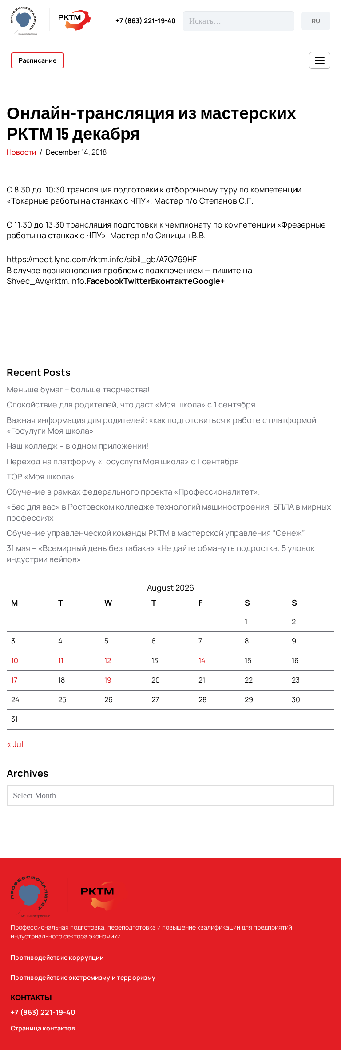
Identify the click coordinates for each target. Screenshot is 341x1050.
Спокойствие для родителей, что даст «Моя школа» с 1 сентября (131, 404)
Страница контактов (43, 1028)
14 (202, 660)
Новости (21, 152)
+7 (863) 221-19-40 (145, 20)
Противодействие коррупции (57, 958)
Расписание (37, 60)
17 (14, 680)
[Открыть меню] (319, 60)
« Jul (15, 744)
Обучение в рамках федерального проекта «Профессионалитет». (133, 491)
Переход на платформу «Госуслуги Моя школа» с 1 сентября (123, 461)
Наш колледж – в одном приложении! (78, 445)
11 (60, 660)
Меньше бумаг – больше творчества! (78, 389)
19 (107, 680)
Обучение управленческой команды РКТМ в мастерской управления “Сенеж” (156, 532)
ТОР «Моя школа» (41, 476)
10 (14, 660)
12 (107, 660)
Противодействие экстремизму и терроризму (83, 978)
